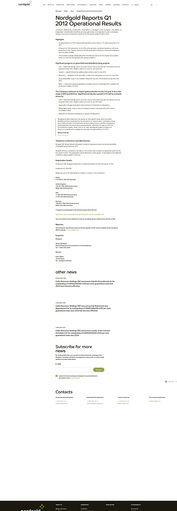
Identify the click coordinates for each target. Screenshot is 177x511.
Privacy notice (171, 381)
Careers (108, 4)
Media (101, 4)
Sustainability (82, 4)
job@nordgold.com (123, 403)
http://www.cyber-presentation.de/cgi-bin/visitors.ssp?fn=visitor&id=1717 (80, 214)
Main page (58, 11)
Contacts (125, 4)
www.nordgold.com (72, 230)
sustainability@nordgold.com (95, 403)
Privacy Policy (74, 378)
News (72, 11)
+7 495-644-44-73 (61, 401)
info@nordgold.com (154, 401)
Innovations (70, 4)
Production (84, 509)
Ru (156, 5)
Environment (134, 509)
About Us (51, 4)
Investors (93, 4)
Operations (60, 4)
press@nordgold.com (62, 403)
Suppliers (116, 4)
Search (137, 5)
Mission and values (61, 509)
